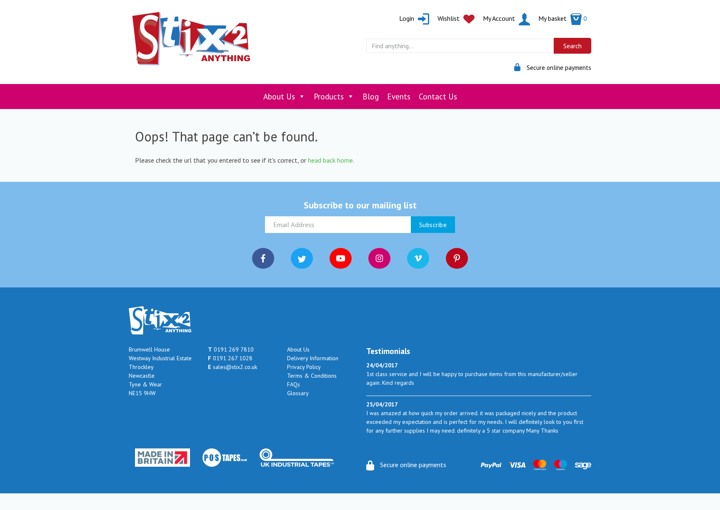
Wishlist (449, 18)
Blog (370, 97)
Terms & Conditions (312, 375)
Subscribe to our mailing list (360, 205)
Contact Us (438, 97)
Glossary (298, 393)
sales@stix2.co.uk (232, 367)
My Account (500, 18)
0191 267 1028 (230, 358)
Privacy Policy (304, 367)
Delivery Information (312, 358)
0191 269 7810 (231, 349)
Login (407, 18)
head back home (330, 160)
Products (329, 97)
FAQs (293, 384)
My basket (562, 18)
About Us (279, 97)
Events (398, 97)
